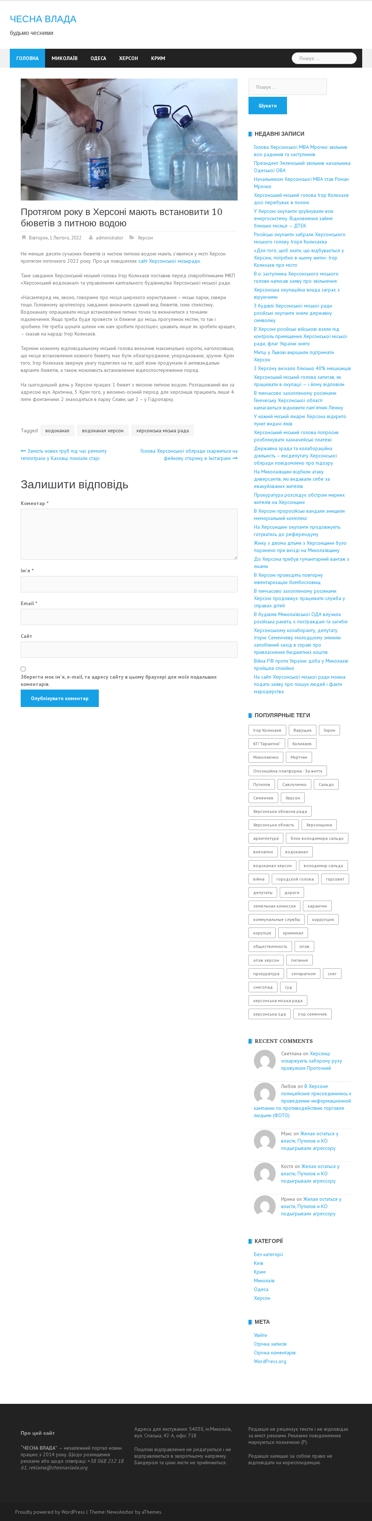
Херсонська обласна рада (280, 811)
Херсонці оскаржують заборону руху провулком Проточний (311, 1060)
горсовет (335, 879)
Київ (258, 1263)
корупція (262, 933)
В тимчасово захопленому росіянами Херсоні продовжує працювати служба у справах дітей (299, 598)
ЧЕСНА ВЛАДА (43, 18)
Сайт (26, 636)
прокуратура (266, 973)
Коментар (34, 503)
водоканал (57, 430)
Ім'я (27, 570)
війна (258, 879)
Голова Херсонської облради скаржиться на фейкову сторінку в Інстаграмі (189, 454)
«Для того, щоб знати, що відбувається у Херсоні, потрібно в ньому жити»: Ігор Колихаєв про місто (299, 257)
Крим (158, 58)
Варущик (303, 730)
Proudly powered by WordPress (50, 1512)
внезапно (263, 851)
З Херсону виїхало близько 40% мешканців (302, 368)
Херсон (128, 58)
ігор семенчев (312, 1014)
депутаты (262, 892)
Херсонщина (319, 824)
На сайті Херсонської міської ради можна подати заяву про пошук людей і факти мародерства (299, 684)
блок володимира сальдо (317, 838)
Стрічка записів (270, 1344)
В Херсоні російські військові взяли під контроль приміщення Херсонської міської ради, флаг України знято (300, 336)
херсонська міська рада (162, 430)
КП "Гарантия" (266, 743)
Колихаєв (302, 743)
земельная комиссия (274, 906)
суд (288, 987)
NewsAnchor (120, 1512)
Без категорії (268, 1254)
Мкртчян (299, 757)
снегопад (263, 987)
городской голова (295, 879)
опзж (304, 946)
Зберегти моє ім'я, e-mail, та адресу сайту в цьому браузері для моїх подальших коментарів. (119, 680)
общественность (270, 946)
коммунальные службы (276, 919)
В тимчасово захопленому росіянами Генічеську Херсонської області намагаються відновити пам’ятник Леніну (298, 400)
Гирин (329, 730)
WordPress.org (270, 1361)
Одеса (98, 58)
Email (29, 603)
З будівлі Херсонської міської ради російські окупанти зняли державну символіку (293, 312)
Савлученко (294, 784)
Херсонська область (273, 824)
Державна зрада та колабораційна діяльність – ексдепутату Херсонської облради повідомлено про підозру (295, 455)
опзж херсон (266, 960)
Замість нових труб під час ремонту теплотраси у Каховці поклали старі (64, 454)
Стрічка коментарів (275, 1352)
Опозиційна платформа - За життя (287, 771)
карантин (317, 906)
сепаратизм (303, 973)
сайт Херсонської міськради (169, 261)
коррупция (323, 919)
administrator (109, 238)
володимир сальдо (323, 865)
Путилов (261, 784)
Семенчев (263, 798)
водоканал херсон (103, 430)
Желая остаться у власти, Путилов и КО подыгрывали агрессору (310, 1140)
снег (332, 973)
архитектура (266, 838)
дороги (291, 892)
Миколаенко (266, 757)
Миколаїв (64, 58)
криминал (293, 933)
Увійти (260, 1335)
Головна (27, 58)
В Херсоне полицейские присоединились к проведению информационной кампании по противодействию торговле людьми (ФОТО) (302, 1101)
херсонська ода (269, 1014)
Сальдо (326, 784)
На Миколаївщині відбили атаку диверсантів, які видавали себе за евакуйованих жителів (292, 478)
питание (299, 960)
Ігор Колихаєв (267, 730)
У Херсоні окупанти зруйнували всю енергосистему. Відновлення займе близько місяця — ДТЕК (293, 218)
